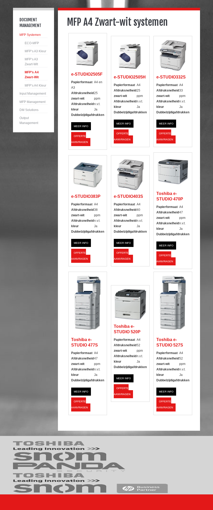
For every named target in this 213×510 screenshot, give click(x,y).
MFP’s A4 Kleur (35, 85)
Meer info (81, 126)
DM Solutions (28, 110)
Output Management (28, 120)
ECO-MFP (32, 43)
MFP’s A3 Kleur (35, 51)
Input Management (32, 93)
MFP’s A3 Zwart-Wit (31, 61)
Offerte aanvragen (79, 139)
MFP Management (32, 102)
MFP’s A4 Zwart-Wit (32, 74)
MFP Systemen (30, 35)
